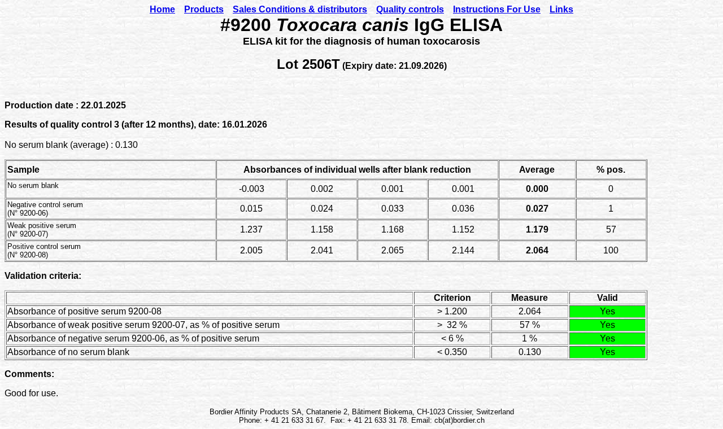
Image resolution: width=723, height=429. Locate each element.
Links (561, 9)
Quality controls (410, 9)
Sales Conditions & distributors (300, 9)
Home (162, 9)
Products (204, 9)
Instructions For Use (497, 9)
